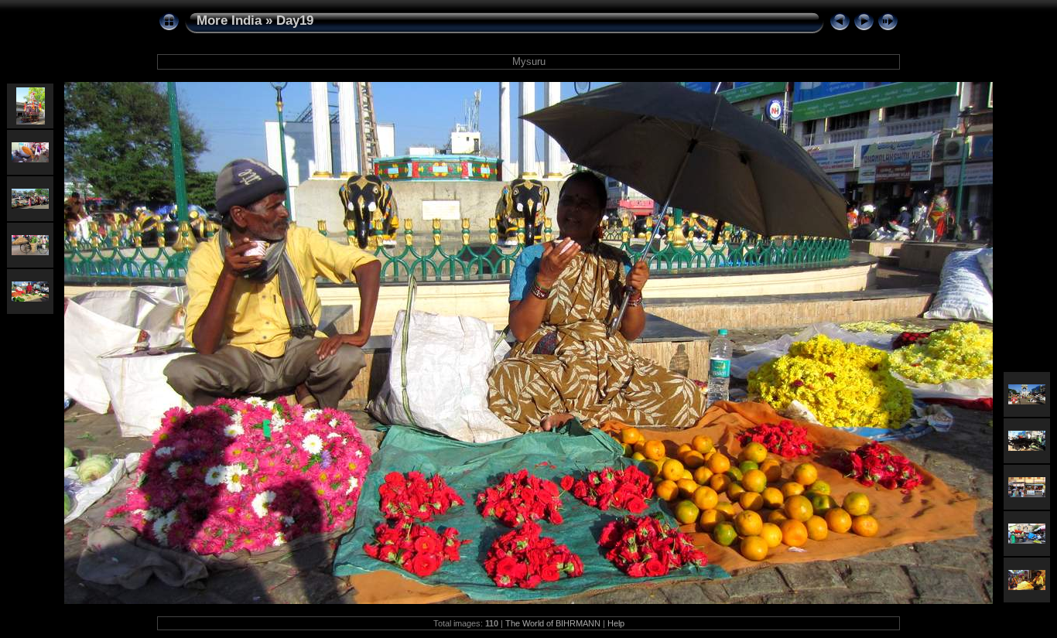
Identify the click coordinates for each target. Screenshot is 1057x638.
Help (615, 623)
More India (229, 20)
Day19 (294, 20)
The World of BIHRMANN (552, 623)
